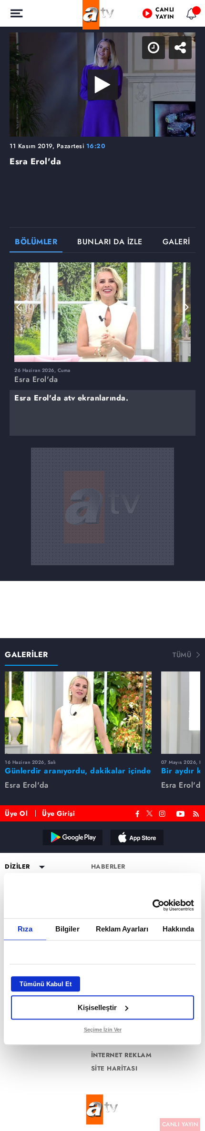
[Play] (102, 565)
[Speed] (163, 15)
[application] (102, 565)
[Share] (189, 15)
